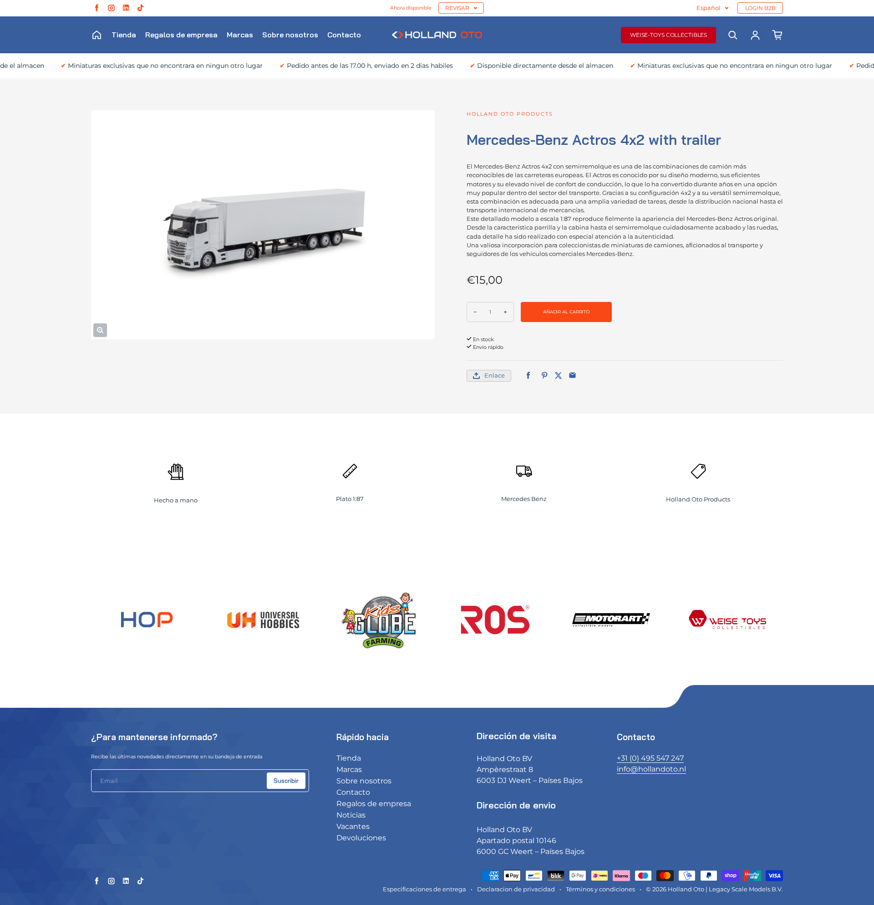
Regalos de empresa (181, 34)
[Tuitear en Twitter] (558, 375)
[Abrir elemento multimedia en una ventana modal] (100, 330)
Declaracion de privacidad (516, 889)
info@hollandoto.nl (651, 769)
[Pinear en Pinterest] (544, 375)
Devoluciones (361, 837)
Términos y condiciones (600, 889)
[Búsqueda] (732, 35)
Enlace (494, 375)
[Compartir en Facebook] (528, 375)
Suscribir (286, 780)
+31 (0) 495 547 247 (650, 758)
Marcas (240, 34)
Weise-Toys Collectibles (668, 34)
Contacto (344, 34)
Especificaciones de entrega (424, 889)
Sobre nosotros (290, 34)
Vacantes (353, 826)
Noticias (351, 815)
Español (708, 8)
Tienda (124, 34)
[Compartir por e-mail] (572, 375)
